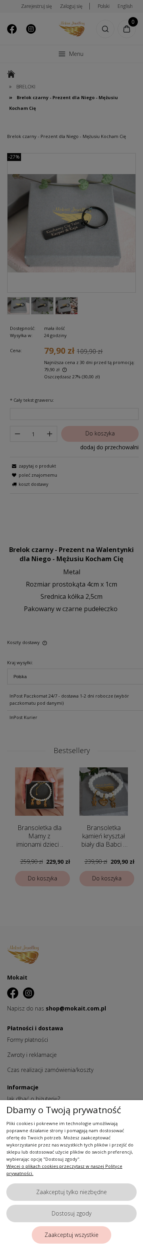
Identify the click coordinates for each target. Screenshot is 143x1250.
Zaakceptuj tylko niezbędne (71, 1192)
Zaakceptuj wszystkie (71, 1234)
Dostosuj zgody (71, 1213)
